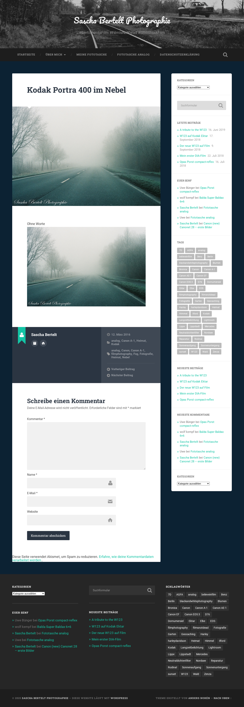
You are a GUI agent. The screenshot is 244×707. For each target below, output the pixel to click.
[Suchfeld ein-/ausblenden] (225, 54)
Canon (125, 350)
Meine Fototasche (91, 54)
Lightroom (209, 320)
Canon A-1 (128, 340)
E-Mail (32, 493)
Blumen (217, 263)
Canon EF (202, 275)
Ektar (182, 288)
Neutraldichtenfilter (189, 332)
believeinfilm (185, 256)
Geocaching (213, 301)
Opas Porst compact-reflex (197, 162)
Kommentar (36, 419)
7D (180, 250)
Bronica (183, 269)
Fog (135, 354)
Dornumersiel (214, 282)
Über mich (54, 54)
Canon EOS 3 (186, 282)
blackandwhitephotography (193, 263)
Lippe (182, 326)
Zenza (216, 351)
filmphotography (121, 354)
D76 (200, 282)
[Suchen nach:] (201, 105)
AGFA (190, 250)
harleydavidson (199, 307)
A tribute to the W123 (193, 130)
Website (32, 511)
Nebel (126, 357)
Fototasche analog (133, 54)
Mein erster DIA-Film (193, 155)
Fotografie (146, 354)
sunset (182, 351)
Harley (182, 307)
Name (32, 474)
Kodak (115, 344)
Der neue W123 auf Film (195, 146)
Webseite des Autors (43, 343)
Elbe (192, 288)
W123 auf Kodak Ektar (194, 136)
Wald (205, 351)
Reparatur (184, 339)
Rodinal (198, 339)
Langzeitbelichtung (189, 320)
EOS (201, 288)
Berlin (210, 256)
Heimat (141, 340)
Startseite (26, 54)
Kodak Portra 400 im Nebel (76, 90)
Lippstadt (195, 326)
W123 (194, 351)
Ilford (195, 313)
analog (115, 340)
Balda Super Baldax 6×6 (54, 627)
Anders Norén (199, 698)
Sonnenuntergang (210, 345)
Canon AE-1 (185, 275)
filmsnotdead (208, 294)
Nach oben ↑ (223, 698)
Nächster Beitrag (122, 375)
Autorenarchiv (34, 343)
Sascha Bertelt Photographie (122, 20)
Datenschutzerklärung (180, 54)
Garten (198, 301)
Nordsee (208, 332)
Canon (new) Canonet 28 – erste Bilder (200, 225)
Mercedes (209, 326)
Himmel (183, 313)
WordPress (119, 698)
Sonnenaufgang (187, 345)
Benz (199, 256)
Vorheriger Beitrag (123, 369)
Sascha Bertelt (189, 207)
